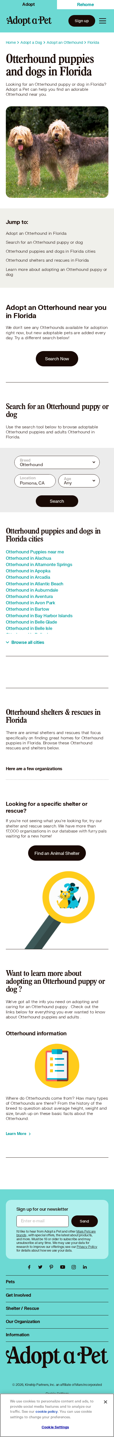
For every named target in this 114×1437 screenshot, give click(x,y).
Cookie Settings (55, 1427)
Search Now (57, 358)
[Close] (105, 1402)
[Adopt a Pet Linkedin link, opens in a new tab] (85, 1267)
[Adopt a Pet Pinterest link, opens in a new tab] (52, 1267)
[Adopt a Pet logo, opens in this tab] (57, 1362)
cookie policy (47, 1412)
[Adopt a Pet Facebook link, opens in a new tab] (30, 1267)
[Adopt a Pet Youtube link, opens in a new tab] (63, 1267)
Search (57, 501)
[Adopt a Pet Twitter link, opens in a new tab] (41, 1267)
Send (84, 1221)
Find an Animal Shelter (57, 853)
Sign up (82, 20)
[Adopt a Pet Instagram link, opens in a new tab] (75, 1267)
